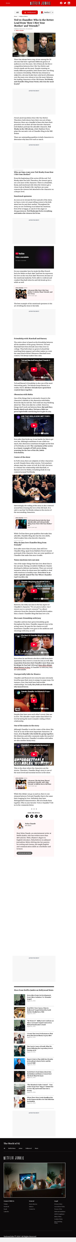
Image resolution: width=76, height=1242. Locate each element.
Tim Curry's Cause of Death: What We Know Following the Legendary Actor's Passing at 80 (40, 1048)
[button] (54, 56)
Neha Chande (20, 30)
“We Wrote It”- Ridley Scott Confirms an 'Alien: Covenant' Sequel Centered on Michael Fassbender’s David (40, 1023)
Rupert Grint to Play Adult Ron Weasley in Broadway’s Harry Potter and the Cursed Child (40, 1061)
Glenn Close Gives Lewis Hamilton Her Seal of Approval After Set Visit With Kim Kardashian (40, 1099)
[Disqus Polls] (34, 881)
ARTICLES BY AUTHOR (24, 853)
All (17, 12)
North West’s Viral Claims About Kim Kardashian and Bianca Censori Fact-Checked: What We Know (39, 1074)
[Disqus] (34, 931)
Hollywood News (23, 16)
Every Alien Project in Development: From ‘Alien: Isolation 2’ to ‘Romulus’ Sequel (39, 997)
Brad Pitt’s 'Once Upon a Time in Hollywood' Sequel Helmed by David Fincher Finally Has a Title (39, 1010)
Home (8, 3)
